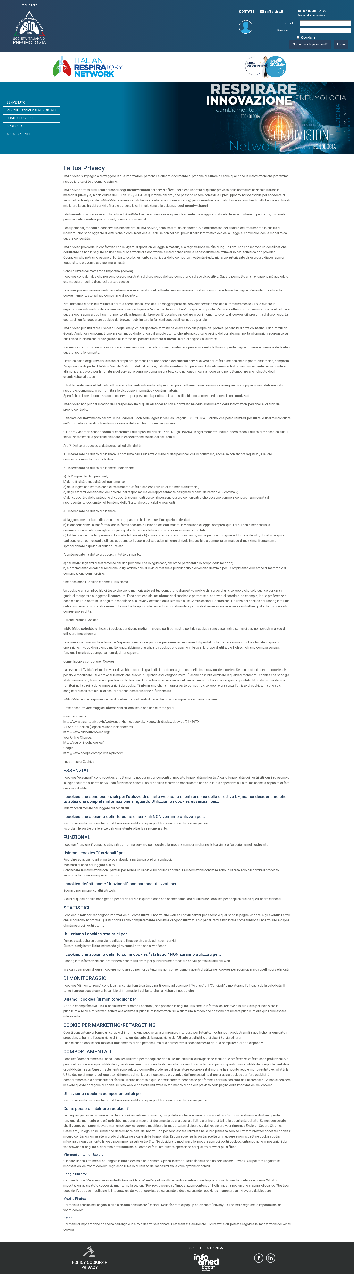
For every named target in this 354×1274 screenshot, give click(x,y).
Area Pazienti (18, 134)
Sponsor (14, 126)
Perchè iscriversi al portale (32, 110)
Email (288, 22)
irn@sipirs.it (273, 12)
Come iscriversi (20, 118)
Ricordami (308, 37)
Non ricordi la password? (310, 44)
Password (285, 30)
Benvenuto (16, 103)
